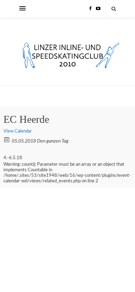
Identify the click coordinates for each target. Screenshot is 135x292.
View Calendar (17, 131)
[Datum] (7, 139)
